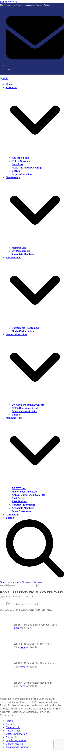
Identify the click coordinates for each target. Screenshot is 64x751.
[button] (21, 582)
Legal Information (16, 740)
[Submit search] (37, 585)
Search (4, 585)
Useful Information (16, 734)
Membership (13, 727)
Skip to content (8, 1)
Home (9, 720)
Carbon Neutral (14, 743)
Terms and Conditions (18, 747)
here (16, 628)
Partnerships (13, 730)
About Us (11, 724)
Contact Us (12, 737)
